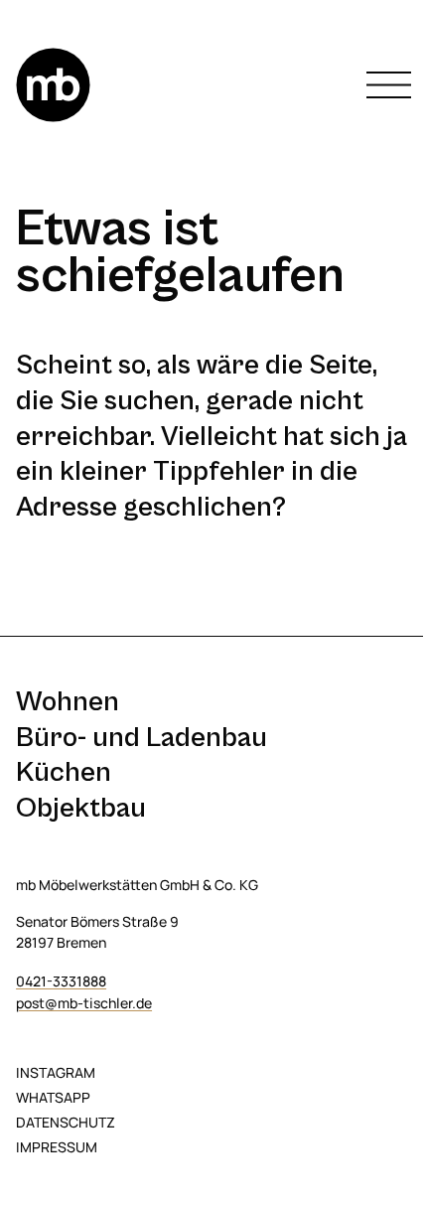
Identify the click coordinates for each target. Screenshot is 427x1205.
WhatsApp (53, 1097)
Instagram (55, 1072)
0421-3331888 (61, 981)
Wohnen (67, 701)
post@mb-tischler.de (84, 1002)
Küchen (63, 772)
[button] (388, 85)
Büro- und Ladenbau (141, 737)
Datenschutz (65, 1122)
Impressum (56, 1146)
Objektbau (81, 808)
